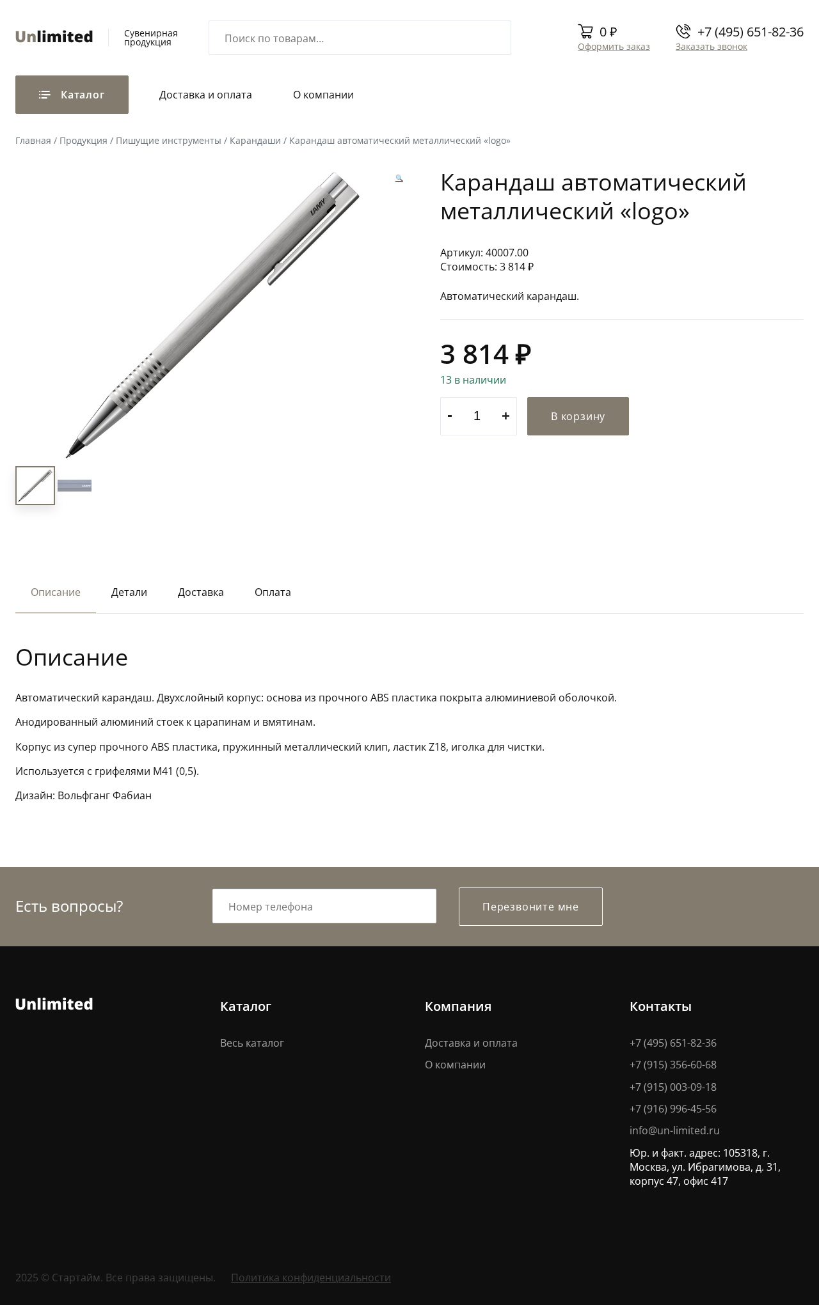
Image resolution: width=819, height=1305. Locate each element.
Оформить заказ (614, 46)
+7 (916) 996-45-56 (673, 1108)
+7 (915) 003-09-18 (673, 1086)
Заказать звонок (711, 46)
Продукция (83, 140)
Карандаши (255, 140)
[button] (399, 178)
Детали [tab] (129, 591)
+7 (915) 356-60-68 (673, 1064)
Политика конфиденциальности (311, 1277)
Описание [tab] (56, 591)
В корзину (578, 416)
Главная (33, 140)
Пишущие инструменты (168, 140)
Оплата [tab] (273, 591)
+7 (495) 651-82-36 (750, 31)
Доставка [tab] (201, 591)
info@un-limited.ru (675, 1130)
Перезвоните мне (530, 906)
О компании (323, 94)
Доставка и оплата (205, 94)
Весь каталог (252, 1042)
